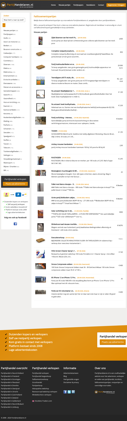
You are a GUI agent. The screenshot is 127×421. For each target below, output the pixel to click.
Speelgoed (9, 136)
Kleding (8, 121)
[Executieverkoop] (40, 240)
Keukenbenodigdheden (14, 117)
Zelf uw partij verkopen (16, 204)
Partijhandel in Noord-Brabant (12, 404)
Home (53, 5)
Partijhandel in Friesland (10, 376)
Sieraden (8, 132)
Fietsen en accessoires (13, 87)
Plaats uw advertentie (15, 183)
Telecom (8, 148)
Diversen (9, 64)
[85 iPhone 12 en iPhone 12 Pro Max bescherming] (40, 279)
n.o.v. (121, 239)
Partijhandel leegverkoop (41, 376)
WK (6, 170)
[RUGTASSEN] (40, 160)
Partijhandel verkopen (15, 179)
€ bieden (119, 119)
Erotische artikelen (11, 79)
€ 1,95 (120, 132)
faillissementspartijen (103, 382)
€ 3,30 (120, 105)
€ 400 (121, 265)
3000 (121, 212)
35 (122, 279)
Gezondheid (10, 98)
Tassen (7, 144)
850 (121, 52)
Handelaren (90, 5)
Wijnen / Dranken (11, 166)
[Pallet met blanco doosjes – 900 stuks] (40, 187)
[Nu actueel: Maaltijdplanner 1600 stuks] (40, 94)
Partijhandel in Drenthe (10, 385)
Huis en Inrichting (12, 102)
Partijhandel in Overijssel (10, 388)
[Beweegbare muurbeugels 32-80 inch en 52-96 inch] (40, 173)
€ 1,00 (120, 92)
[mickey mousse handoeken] (40, 147)
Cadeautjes (9, 53)
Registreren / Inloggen (116, 5)
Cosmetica (8, 61)
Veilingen (8, 155)
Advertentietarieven (71, 373)
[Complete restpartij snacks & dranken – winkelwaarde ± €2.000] (40, 54)
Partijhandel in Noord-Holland (12, 373)
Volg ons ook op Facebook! (15, 217)
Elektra (7, 68)
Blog (65, 376)
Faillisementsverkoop (40, 379)
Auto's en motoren (12, 42)
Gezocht (8, 95)
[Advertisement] (15, 262)
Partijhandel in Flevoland (10, 382)
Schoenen (9, 129)
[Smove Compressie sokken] (40, 266)
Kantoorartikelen (12, 110)
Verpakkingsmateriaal (13, 159)
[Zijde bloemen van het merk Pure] (40, 40)
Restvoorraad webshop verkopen (44, 392)
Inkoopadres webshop (40, 388)
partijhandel (109, 379)
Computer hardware (13, 57)
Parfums (8, 125)
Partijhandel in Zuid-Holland (11, 395)
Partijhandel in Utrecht (9, 392)
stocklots (118, 379)
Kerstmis (8, 114)
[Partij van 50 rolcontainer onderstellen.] (40, 292)
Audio (7, 38)
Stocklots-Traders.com (43, 401)
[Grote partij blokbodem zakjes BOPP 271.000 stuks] (40, 200)
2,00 (121, 145)
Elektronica (9, 72)
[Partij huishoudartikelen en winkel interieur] (40, 67)
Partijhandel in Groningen (10, 379)
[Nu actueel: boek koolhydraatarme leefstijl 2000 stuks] (40, 107)
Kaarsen (8, 106)
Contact (101, 5)
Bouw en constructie (13, 49)
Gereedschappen (12, 91)
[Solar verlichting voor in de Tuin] (40, 214)
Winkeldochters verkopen (41, 395)
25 (122, 172)
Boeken (8, 45)
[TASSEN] (40, 134)
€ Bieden (119, 185)
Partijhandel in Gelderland (11, 401)
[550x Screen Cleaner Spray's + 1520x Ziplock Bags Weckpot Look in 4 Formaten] (40, 254)
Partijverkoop (37, 385)
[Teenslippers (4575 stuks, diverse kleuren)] (40, 80)
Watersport (9, 163)
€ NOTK (120, 225)
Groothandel (37, 382)
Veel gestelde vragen (71, 379)
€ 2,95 (120, 159)
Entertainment (10, 76)
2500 (121, 39)
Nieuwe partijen (64, 5)
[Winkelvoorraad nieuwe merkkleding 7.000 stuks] (40, 227)
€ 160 (121, 252)
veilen (99, 379)
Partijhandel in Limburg (10, 407)
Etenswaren (10, 83)
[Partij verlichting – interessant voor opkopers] (40, 120)
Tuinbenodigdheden (13, 151)
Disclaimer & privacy (71, 382)
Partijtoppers (78, 5)
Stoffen (7, 140)
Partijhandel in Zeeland (9, 398)
